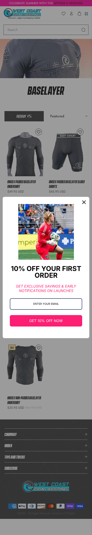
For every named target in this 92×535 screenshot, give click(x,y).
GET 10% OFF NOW (46, 320)
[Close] (84, 202)
